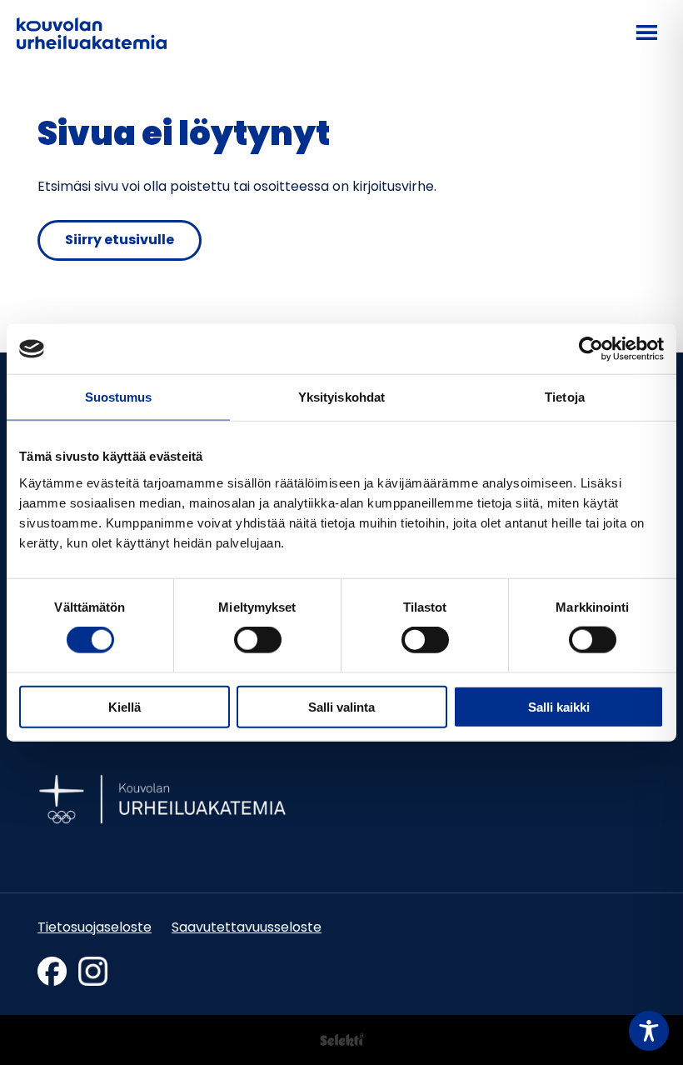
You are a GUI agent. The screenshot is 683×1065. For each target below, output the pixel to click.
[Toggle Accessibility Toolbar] (649, 1030)
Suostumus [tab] (118, 397)
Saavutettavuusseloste (247, 928)
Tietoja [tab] (565, 397)
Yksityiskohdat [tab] (341, 397)
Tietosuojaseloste (94, 928)
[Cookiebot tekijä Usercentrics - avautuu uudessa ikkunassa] (591, 349)
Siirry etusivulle (119, 240)
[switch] (258, 640)
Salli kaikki (559, 706)
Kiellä (124, 706)
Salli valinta (341, 706)
